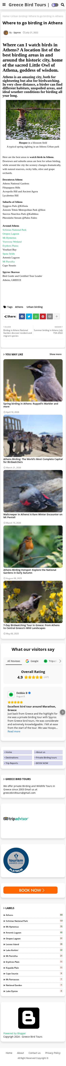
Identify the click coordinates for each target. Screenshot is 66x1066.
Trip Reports (12, 763)
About (20, 1052)
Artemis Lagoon (34, 932)
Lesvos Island (34, 944)
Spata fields (9, 253)
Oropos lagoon (34, 938)
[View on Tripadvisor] (11, 694)
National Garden (34, 985)
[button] (3, 712)
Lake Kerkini (34, 950)
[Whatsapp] (36, 316)
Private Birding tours (46, 757)
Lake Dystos (34, 991)
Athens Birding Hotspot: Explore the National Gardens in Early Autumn (29, 571)
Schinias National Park (14, 229)
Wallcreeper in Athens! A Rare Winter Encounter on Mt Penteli (32, 516)
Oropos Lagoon (11, 233)
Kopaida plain (34, 967)
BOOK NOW (42, 763)
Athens (19, 306)
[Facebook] (22, 316)
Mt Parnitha (9, 261)
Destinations (12, 757)
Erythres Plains (10, 245)
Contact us (35, 1052)
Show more (55, 354)
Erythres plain (34, 961)
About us (40, 752)
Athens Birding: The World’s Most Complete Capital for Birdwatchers (33, 460)
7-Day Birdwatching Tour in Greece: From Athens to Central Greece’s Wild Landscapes (31, 626)
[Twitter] (29, 316)
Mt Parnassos (34, 979)
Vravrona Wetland (12, 241)
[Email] (50, 316)
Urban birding (19, 16)
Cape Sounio (34, 973)
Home (6, 16)
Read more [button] (14, 731)
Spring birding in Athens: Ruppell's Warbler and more (30, 405)
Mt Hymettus (9, 237)
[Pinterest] (43, 316)
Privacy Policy (52, 1052)
